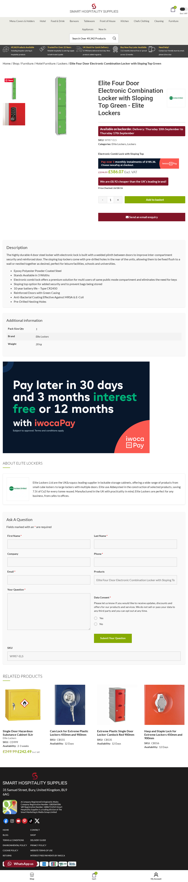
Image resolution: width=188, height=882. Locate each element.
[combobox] (94, 38)
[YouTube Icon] (18, 821)
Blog (5, 835)
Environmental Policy (15, 845)
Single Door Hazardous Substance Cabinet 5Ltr (18, 732)
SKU (9, 647)
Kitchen (125, 21)
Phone (98, 553)
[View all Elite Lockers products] (176, 98)
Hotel (43, 21)
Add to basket (155, 199)
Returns (7, 855)
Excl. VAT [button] (184, 13)
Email (11, 571)
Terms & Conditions (13, 840)
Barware (74, 21)
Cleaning (159, 21)
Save (10, 80)
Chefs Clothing (141, 21)
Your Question (16, 589)
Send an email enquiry (143, 217)
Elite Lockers (119, 144)
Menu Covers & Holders (22, 21)
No (101, 624)
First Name (14, 535)
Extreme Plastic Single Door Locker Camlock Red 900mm (115, 732)
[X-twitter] (37, 821)
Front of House (107, 21)
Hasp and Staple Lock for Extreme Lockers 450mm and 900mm (163, 734)
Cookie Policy (10, 850)
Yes (101, 618)
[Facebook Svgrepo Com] (6, 821)
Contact (35, 830)
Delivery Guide (38, 840)
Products (99, 571)
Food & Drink (58, 21)
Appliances (87, 29)
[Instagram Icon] (12, 821)
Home (6, 63)
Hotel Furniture (45, 63)
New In (102, 29)
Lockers (62, 63)
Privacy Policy (38, 845)
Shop (16, 63)
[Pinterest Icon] (24, 821)
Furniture (173, 21)
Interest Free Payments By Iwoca (47, 855)
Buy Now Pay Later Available (133, 47)
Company (12, 553)
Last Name (101, 535)
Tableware (89, 21)
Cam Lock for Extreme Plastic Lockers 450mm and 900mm (69, 732)
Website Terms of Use (41, 850)
